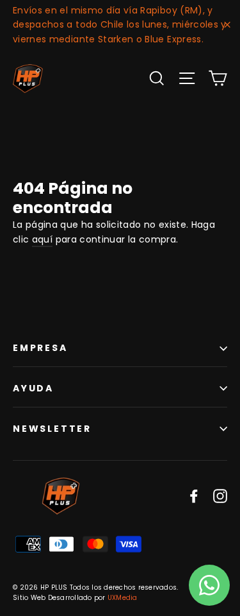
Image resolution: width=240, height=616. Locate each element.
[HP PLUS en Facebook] (194, 495)
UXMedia (123, 598)
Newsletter (52, 428)
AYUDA (33, 388)
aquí (42, 239)
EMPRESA (40, 347)
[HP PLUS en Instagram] (220, 495)
